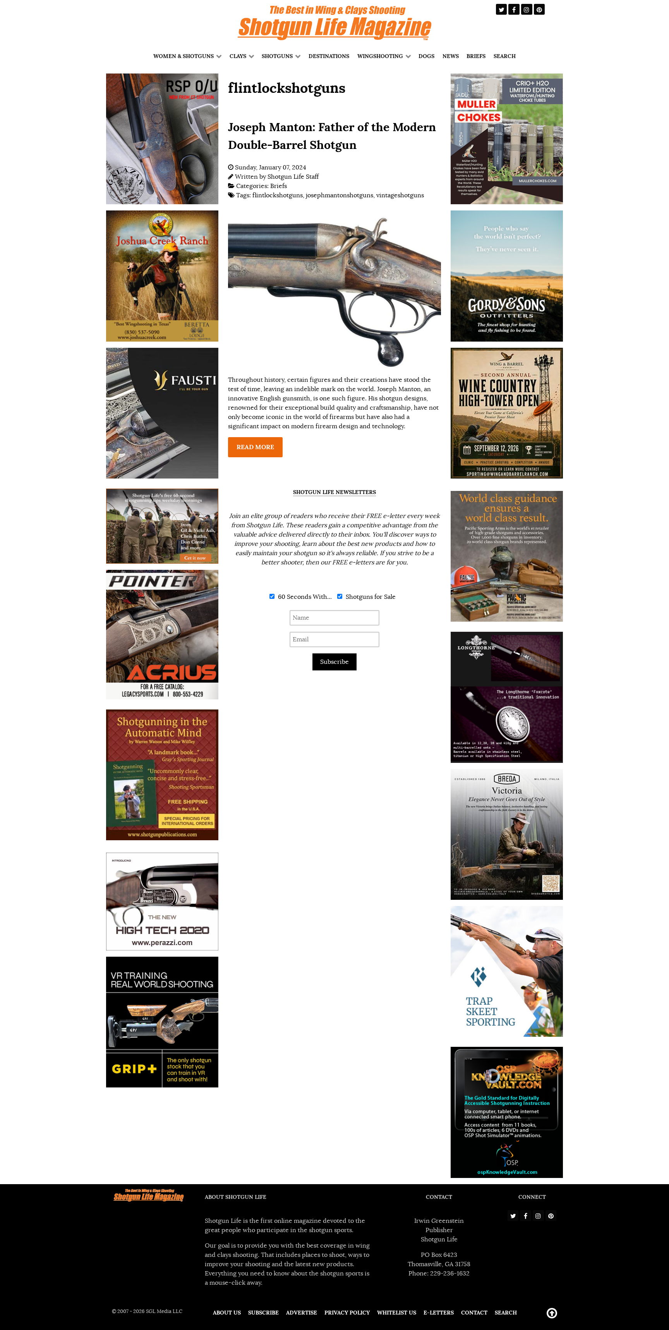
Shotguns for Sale (370, 597)
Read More (255, 447)
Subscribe (334, 662)
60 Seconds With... (304, 597)
